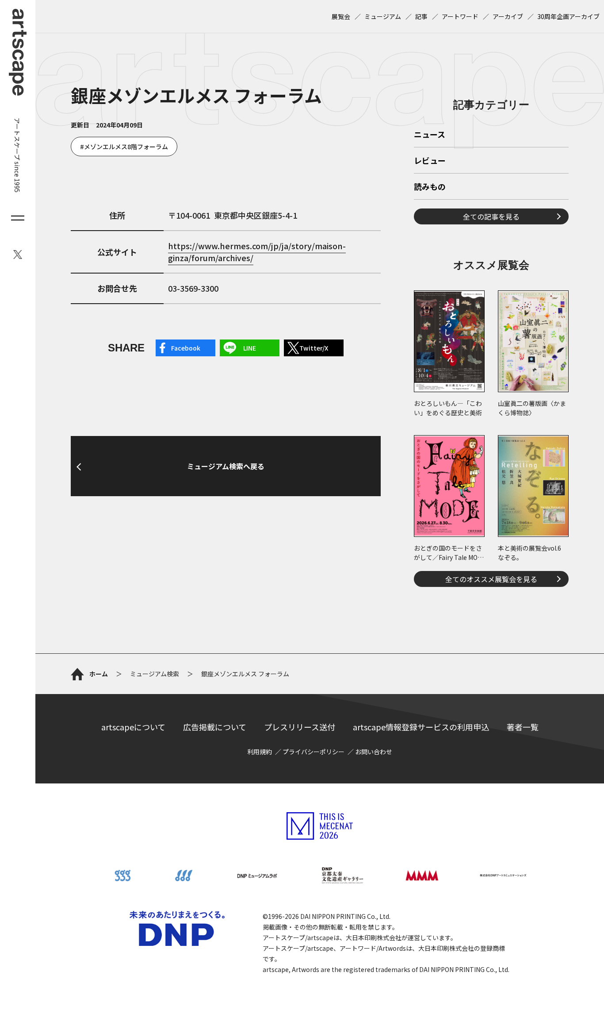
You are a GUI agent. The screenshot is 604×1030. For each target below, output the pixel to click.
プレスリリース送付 (299, 727)
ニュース (429, 135)
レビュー (430, 161)
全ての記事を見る (491, 216)
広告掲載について (214, 727)
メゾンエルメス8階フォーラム (126, 146)
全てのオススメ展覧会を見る (491, 579)
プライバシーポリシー (313, 751)
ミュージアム (382, 16)
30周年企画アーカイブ (568, 16)
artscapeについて (133, 727)
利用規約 (259, 751)
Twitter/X (313, 347)
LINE (249, 347)
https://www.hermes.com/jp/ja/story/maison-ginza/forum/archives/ (257, 251)
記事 (421, 16)
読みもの (430, 187)
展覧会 (341, 16)
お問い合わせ (373, 751)
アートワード (460, 16)
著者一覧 (523, 727)
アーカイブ (508, 16)
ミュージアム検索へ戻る (225, 466)
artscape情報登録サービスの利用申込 (421, 727)
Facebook (185, 347)
